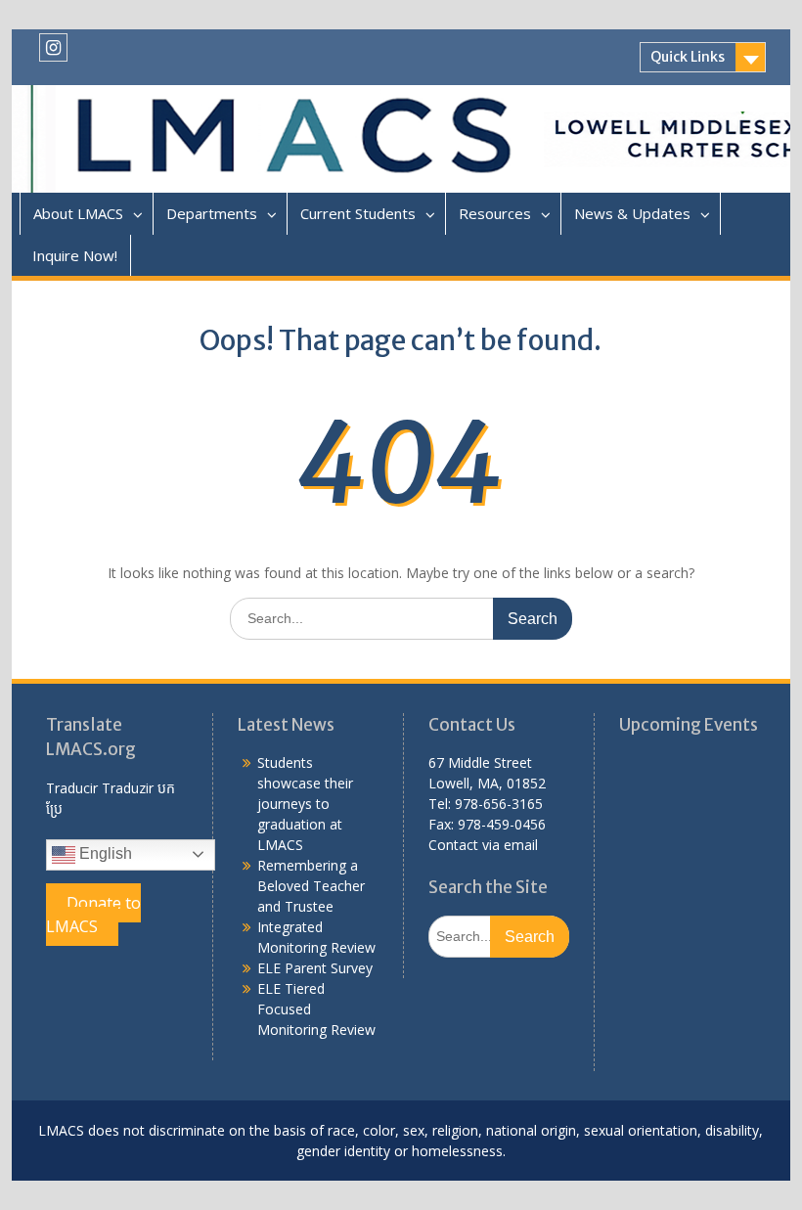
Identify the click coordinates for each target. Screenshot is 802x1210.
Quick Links (687, 57)
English (103, 853)
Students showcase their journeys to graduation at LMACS (305, 803)
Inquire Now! (74, 255)
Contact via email (483, 844)
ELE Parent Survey (315, 968)
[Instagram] (53, 47)
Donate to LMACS (93, 914)
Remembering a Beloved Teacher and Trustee (311, 886)
